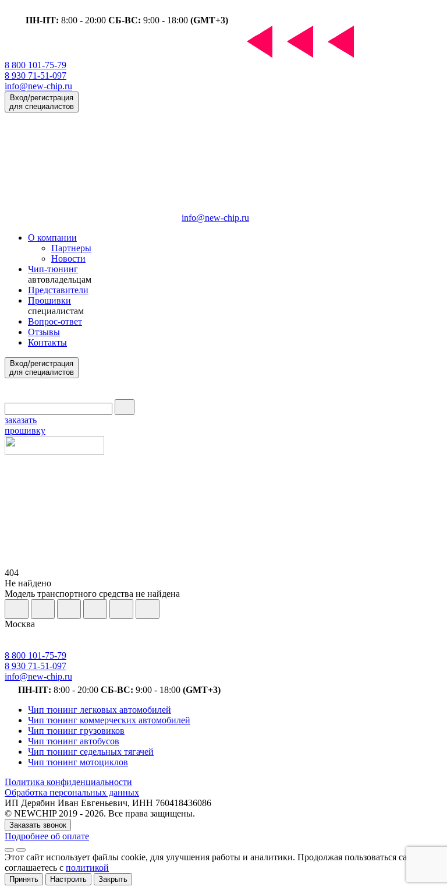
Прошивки (49, 300)
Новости (68, 258)
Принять (23, 879)
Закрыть (112, 879)
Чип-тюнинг (53, 269)
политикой (87, 868)
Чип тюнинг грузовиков (76, 731)
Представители (58, 290)
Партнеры (71, 248)
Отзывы (44, 332)
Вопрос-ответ (55, 321)
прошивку (25, 425)
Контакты (47, 342)
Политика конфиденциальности (68, 782)
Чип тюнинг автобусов (73, 741)
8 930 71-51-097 (35, 75)
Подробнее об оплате (47, 836)
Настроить (68, 879)
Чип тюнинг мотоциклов (78, 762)
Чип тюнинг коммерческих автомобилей (109, 720)
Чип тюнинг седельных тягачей (91, 752)
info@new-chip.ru (38, 86)
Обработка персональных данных (72, 792)
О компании (52, 237)
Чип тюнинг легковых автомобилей (99, 710)
